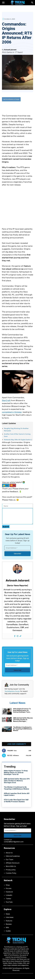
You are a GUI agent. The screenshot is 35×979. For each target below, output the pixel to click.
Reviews (9, 924)
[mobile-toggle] (3, 2)
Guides (8, 931)
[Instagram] (17, 636)
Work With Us (11, 866)
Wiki (7, 927)
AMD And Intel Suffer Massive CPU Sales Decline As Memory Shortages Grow (17, 780)
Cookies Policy (11, 873)
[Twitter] (14, 106)
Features (9, 921)
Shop (8, 885)
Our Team (9, 859)
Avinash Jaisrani (10, 50)
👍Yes (5, 485)
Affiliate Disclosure (12, 863)
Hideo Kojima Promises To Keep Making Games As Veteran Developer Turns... (22, 710)
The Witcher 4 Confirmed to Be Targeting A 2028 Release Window (22, 728)
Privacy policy (11, 870)
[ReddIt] (23, 106)
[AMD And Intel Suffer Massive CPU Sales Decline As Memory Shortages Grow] (7, 719)
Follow (28, 755)
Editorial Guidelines (13, 856)
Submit (6, 526)
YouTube (9, 902)
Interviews (9, 917)
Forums (8, 888)
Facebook (9, 892)
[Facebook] (10, 106)
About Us (9, 853)
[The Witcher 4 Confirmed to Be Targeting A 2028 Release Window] (7, 729)
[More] (28, 106)
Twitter (8, 899)
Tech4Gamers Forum (12, 691)
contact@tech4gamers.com (13, 842)
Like (30, 750)
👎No (12, 485)
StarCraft (6, 400)
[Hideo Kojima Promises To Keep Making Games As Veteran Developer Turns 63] (7, 711)
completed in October (12, 412)
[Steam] (20, 636)
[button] (32, 2)
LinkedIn (9, 895)
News (8, 914)
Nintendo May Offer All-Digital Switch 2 (18, 439)
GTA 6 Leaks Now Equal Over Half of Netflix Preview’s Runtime (16, 800)
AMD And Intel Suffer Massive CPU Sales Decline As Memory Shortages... (23, 719)
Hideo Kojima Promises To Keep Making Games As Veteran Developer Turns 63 (16, 772)
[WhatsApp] (19, 106)
